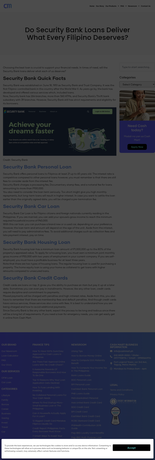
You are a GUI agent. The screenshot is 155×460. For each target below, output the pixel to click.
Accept (131, 447)
